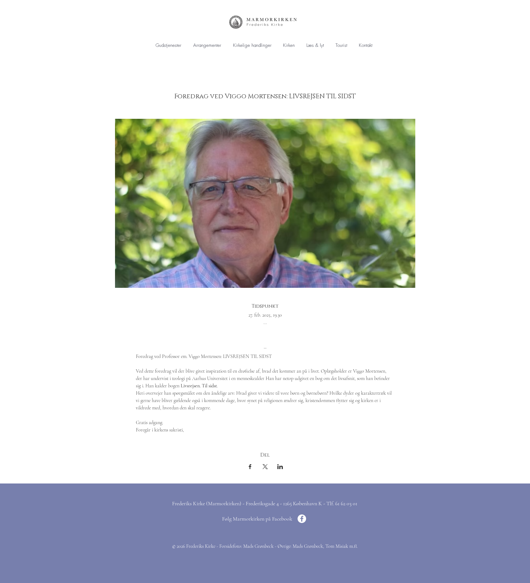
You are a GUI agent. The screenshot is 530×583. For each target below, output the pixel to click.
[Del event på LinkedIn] (280, 466)
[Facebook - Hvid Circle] (302, 518)
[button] (252, 45)
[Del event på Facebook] (250, 466)
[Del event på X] (265, 466)
